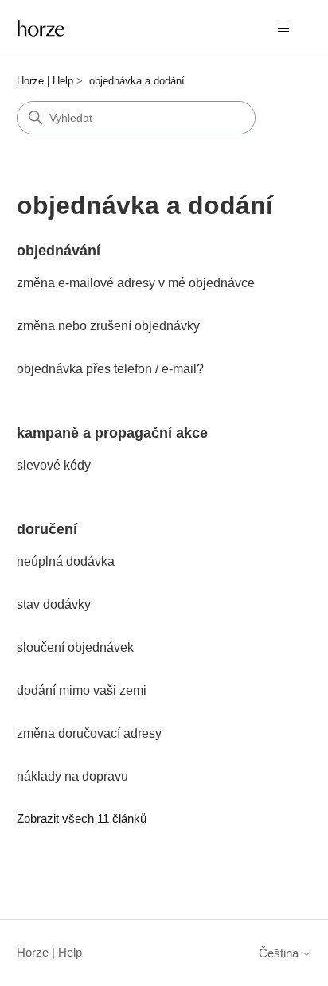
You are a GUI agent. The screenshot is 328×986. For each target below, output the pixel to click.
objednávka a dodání (137, 81)
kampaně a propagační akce (112, 433)
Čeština (280, 953)
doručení (47, 529)
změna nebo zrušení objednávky (108, 326)
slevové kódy (54, 465)
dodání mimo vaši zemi (81, 690)
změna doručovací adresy (89, 733)
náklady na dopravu (72, 776)
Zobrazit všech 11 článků (81, 818)
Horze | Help (45, 81)
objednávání (58, 251)
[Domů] (41, 28)
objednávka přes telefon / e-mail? (110, 369)
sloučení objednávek (75, 647)
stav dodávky (54, 604)
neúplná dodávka (66, 561)
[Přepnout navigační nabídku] (283, 28)
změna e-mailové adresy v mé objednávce (136, 283)
